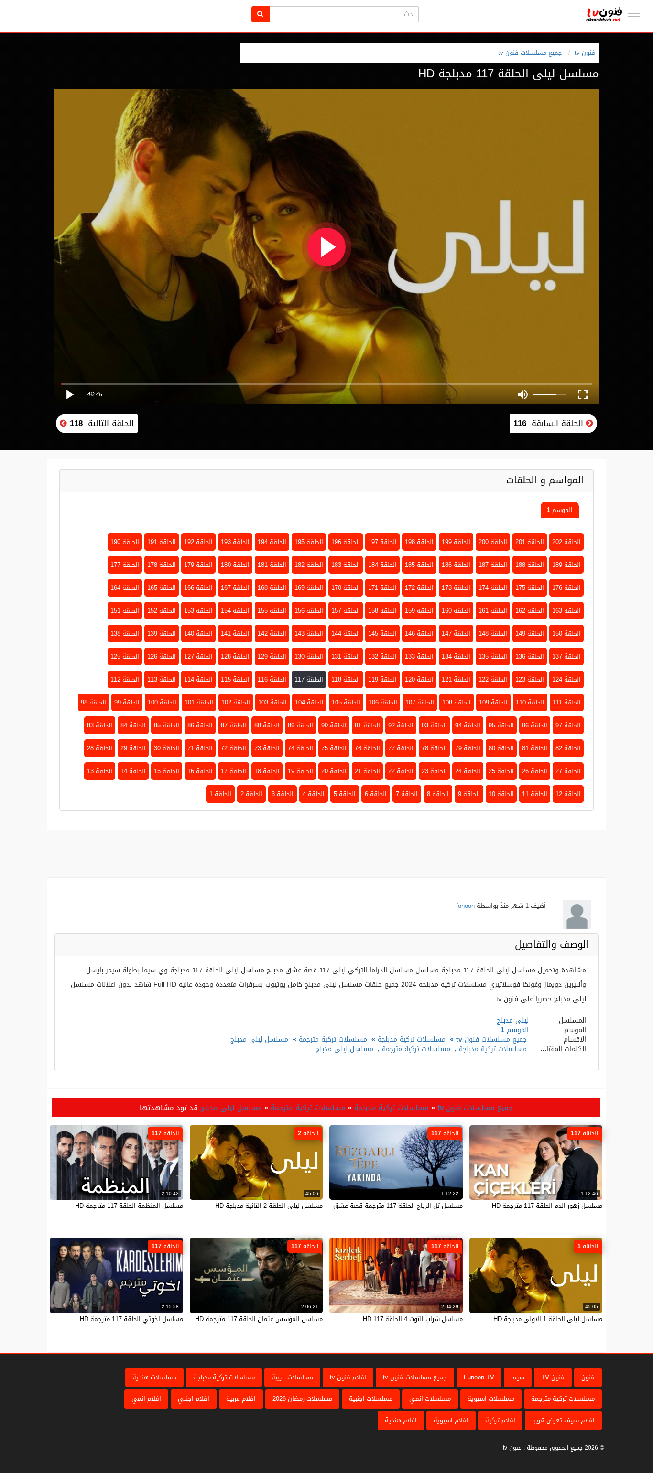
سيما (517, 1377)
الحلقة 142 (272, 634)
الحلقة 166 (198, 588)
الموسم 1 (560, 510)
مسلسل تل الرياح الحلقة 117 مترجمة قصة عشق (398, 1206)
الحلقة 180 (235, 565)
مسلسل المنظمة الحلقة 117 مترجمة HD (129, 1206)
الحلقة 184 (382, 565)
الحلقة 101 (199, 702)
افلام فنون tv (348, 1377)
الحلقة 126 (161, 656)
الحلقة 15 (166, 771)
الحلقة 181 (272, 565)
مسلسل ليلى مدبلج (259, 1039)
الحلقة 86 (200, 725)
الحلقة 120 (419, 679)
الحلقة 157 (345, 611)
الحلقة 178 (161, 565)
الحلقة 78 (434, 748)
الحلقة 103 (272, 702)
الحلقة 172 (419, 588)
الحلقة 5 (345, 794)
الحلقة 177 (124, 565)
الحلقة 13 (99, 771)
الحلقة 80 (501, 748)
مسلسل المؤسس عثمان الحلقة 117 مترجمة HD (259, 1319)
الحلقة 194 (272, 542)
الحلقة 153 (198, 611)
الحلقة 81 (534, 748)
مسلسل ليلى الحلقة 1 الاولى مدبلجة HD (547, 1319)
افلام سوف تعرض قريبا (563, 1420)
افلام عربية (241, 1399)
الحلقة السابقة (549, 423)
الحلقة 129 (272, 656)
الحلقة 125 (124, 656)
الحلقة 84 (133, 725)
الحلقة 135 (493, 656)
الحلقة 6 (376, 794)
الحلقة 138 (124, 634)
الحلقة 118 (345, 679)
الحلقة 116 (272, 679)
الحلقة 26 (534, 771)
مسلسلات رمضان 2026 (302, 1399)
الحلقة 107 (419, 702)
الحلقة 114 (198, 679)
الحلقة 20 (334, 771)
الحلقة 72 (233, 748)
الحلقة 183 (345, 565)
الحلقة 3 (283, 794)
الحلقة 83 (99, 725)
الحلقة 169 (308, 588)
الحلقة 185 (419, 565)
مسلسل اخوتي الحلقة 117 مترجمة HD (131, 1319)
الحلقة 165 (161, 588)
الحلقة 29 (133, 748)
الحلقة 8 (438, 794)
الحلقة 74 (300, 748)
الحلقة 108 (456, 702)
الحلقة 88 (267, 725)
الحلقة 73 (267, 748)
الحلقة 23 (434, 771)
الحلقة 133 (419, 656)
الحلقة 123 (529, 679)
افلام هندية (401, 1420)
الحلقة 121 (456, 679)
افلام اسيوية (451, 1420)
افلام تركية (500, 1420)
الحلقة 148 (493, 634)
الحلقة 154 (235, 611)
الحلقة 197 (382, 542)
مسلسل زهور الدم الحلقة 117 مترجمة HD (547, 1206)
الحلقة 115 (235, 679)
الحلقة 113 (161, 679)
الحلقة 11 (534, 794)
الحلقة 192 (198, 542)
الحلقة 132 (382, 656)
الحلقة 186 (456, 565)
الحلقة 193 (235, 542)
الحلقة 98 (93, 702)
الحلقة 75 (334, 748)
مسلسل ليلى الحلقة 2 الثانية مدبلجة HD (269, 1206)
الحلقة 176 (566, 588)
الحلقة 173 (456, 588)
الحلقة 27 (568, 771)
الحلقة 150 (566, 634)
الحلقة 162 (529, 611)
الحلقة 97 (568, 725)
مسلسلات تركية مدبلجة (412, 1039)
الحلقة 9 (469, 794)
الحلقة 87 (233, 725)
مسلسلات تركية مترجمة (333, 1039)
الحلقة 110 (530, 702)
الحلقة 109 (493, 702)
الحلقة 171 (382, 588)
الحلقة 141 (235, 634)
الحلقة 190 (124, 542)
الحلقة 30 (166, 748)
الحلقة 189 (566, 565)
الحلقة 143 (308, 634)
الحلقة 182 (308, 565)
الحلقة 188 (529, 565)
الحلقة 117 (308, 679)
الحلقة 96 (534, 725)
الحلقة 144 (345, 634)
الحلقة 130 (308, 656)
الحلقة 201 (529, 542)
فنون (588, 1377)
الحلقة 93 (434, 725)
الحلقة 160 (456, 611)
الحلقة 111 (567, 702)
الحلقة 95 (501, 725)
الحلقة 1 (220, 794)
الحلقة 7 (407, 794)
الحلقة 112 (124, 679)
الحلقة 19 (300, 771)
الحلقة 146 (419, 634)
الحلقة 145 (382, 634)
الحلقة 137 (566, 656)
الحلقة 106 (383, 702)
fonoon (465, 906)
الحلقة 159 (419, 611)
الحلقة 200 (493, 542)
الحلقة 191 (161, 542)
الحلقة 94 (467, 725)
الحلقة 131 (345, 656)
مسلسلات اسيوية (491, 1399)
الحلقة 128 (235, 656)
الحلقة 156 (308, 611)
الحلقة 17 (233, 771)
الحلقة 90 (334, 725)
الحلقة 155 (272, 611)
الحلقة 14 (133, 771)
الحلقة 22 (401, 771)
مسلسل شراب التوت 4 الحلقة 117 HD (413, 1319)
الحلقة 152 (161, 611)
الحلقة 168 (272, 588)
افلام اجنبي (193, 1399)
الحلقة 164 (124, 588)
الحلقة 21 (367, 771)
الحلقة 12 (568, 794)
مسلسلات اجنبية (370, 1399)
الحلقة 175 (529, 588)
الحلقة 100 (162, 702)
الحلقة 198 (419, 542)
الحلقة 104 (309, 702)
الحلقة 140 (198, 634)
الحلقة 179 (198, 565)
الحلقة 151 (124, 611)
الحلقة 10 (501, 794)
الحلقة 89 (300, 725)
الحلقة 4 (314, 794)
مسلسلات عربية (292, 1377)
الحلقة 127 (198, 656)
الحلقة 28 (99, 748)
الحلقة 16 (200, 771)
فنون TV (553, 1377)
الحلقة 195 (308, 542)
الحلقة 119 (382, 679)
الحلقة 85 (166, 725)
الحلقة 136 (529, 656)
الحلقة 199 (456, 542)
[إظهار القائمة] (634, 14)
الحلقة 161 (493, 611)
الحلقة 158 (382, 611)
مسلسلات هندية (154, 1377)
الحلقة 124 (566, 679)
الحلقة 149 (529, 634)
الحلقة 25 (501, 771)
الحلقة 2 (251, 794)
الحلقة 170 (345, 588)
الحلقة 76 (367, 748)
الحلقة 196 (345, 542)
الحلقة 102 (235, 702)
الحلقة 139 (161, 634)
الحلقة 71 (200, 748)
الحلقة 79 (467, 748)
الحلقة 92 (401, 725)
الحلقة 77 (401, 748)
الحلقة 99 (127, 702)
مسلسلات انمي (430, 1399)
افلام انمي (146, 1399)
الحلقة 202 (566, 542)
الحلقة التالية (100, 423)
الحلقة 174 (493, 588)
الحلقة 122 (493, 679)
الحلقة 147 (456, 634)
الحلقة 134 (456, 656)
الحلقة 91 (367, 725)
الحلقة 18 (267, 771)
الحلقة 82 (568, 748)
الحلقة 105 (346, 702)
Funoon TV (479, 1377)
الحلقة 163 (566, 611)
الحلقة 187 (493, 565)
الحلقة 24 (467, 771)
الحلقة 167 (235, 588)
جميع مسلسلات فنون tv (530, 53)
